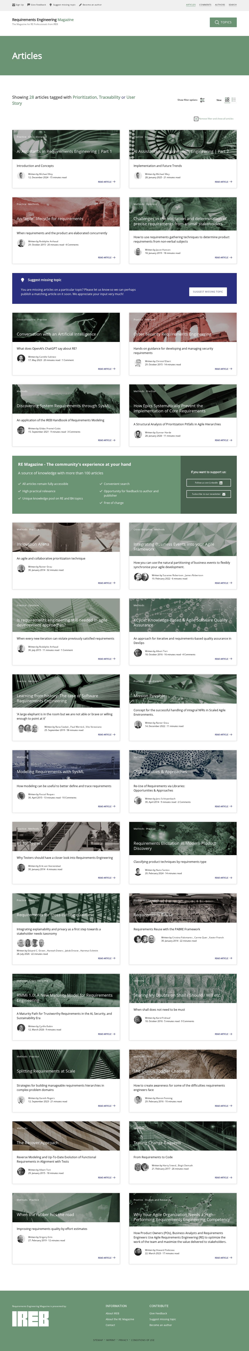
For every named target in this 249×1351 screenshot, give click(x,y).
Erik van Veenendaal (50, 866)
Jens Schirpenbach (166, 798)
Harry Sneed (170, 1165)
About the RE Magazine (120, 1319)
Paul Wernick (77, 726)
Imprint (110, 1340)
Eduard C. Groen (37, 950)
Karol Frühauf (163, 1017)
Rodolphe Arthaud (48, 241)
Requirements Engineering (43, 21)
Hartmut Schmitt (89, 950)
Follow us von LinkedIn (207, 482)
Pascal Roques (47, 794)
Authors (220, 4)
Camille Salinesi (47, 356)
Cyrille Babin (46, 1026)
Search (233, 4)
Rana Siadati (62, 726)
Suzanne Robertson (173, 575)
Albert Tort (162, 651)
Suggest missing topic (208, 291)
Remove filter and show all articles (216, 118)
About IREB (112, 1313)
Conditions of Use (142, 1340)
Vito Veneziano (94, 726)
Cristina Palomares (182, 937)
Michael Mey (46, 174)
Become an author (160, 1325)
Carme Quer (201, 937)
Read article (105, 181)
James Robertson (194, 575)
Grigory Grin (45, 1237)
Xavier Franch (216, 937)
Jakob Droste (72, 950)
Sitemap (98, 1340)
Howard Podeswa (165, 1250)
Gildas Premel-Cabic (50, 428)
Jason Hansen (163, 249)
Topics (226, 22)
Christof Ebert (163, 361)
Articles (191, 4)
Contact (110, 1325)
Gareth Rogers (47, 1098)
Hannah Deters (55, 950)
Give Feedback (158, 1313)
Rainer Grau (45, 566)
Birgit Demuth (185, 1165)
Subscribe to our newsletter (206, 494)
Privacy (123, 1340)
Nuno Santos (163, 870)
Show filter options (188, 99)
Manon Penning (164, 1098)
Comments (205, 4)
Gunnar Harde (163, 432)
